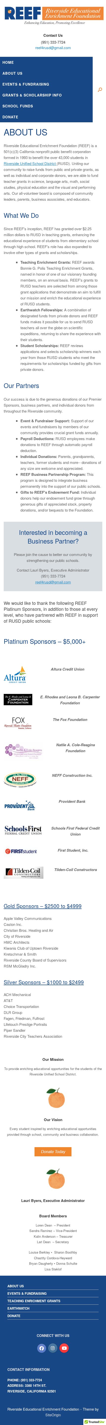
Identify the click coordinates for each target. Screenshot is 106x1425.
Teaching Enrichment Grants (33, 1300)
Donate (13, 1315)
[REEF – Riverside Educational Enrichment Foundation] (53, 15)
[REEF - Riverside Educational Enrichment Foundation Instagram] (52, 1348)
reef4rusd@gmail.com (53, 47)
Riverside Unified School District (30, 163)
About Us (15, 1286)
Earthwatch (18, 1308)
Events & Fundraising (27, 1293)
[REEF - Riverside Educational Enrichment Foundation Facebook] (41, 1348)
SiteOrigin (53, 1414)
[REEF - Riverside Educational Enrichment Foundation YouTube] (64, 1348)
